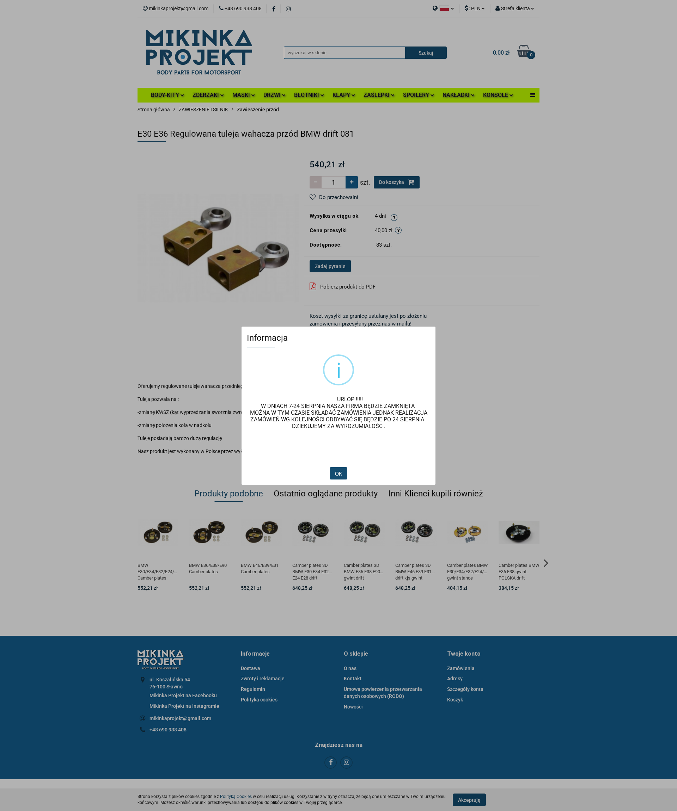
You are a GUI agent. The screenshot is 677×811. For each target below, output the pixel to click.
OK (338, 473)
